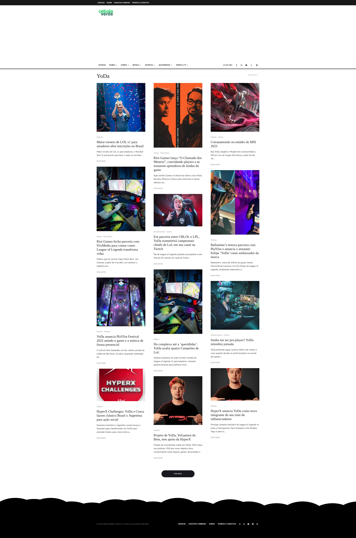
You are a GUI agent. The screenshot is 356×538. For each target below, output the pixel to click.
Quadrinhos (164, 65)
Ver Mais (178, 474)
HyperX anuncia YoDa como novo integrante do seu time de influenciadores (234, 415)
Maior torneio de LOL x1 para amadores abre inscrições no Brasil (120, 144)
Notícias (149, 65)
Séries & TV (181, 65)
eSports (99, 137)
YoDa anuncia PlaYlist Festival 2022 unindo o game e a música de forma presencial (120, 340)
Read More (101, 161)
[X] (236, 65)
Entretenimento (159, 232)
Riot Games (107, 237)
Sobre (109, 2)
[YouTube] (246, 65)
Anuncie (101, 2)
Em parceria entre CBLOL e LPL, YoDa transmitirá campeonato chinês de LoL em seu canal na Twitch (177, 242)
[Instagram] (241, 65)
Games (124, 65)
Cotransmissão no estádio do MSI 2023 (233, 144)
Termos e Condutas (140, 2)
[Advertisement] (178, 40)
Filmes (112, 65)
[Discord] (253, 524)
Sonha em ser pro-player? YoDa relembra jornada (232, 342)
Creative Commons (122, 2)
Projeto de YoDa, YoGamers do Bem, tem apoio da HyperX (175, 437)
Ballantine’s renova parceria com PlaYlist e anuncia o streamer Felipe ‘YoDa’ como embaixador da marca (235, 251)
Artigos (102, 65)
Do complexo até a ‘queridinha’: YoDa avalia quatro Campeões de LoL (176, 348)
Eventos (100, 332)
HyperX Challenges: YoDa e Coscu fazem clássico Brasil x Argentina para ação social (120, 415)
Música (136, 65)
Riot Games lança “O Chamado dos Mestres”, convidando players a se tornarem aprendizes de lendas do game (178, 164)
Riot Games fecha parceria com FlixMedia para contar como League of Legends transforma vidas (118, 247)
